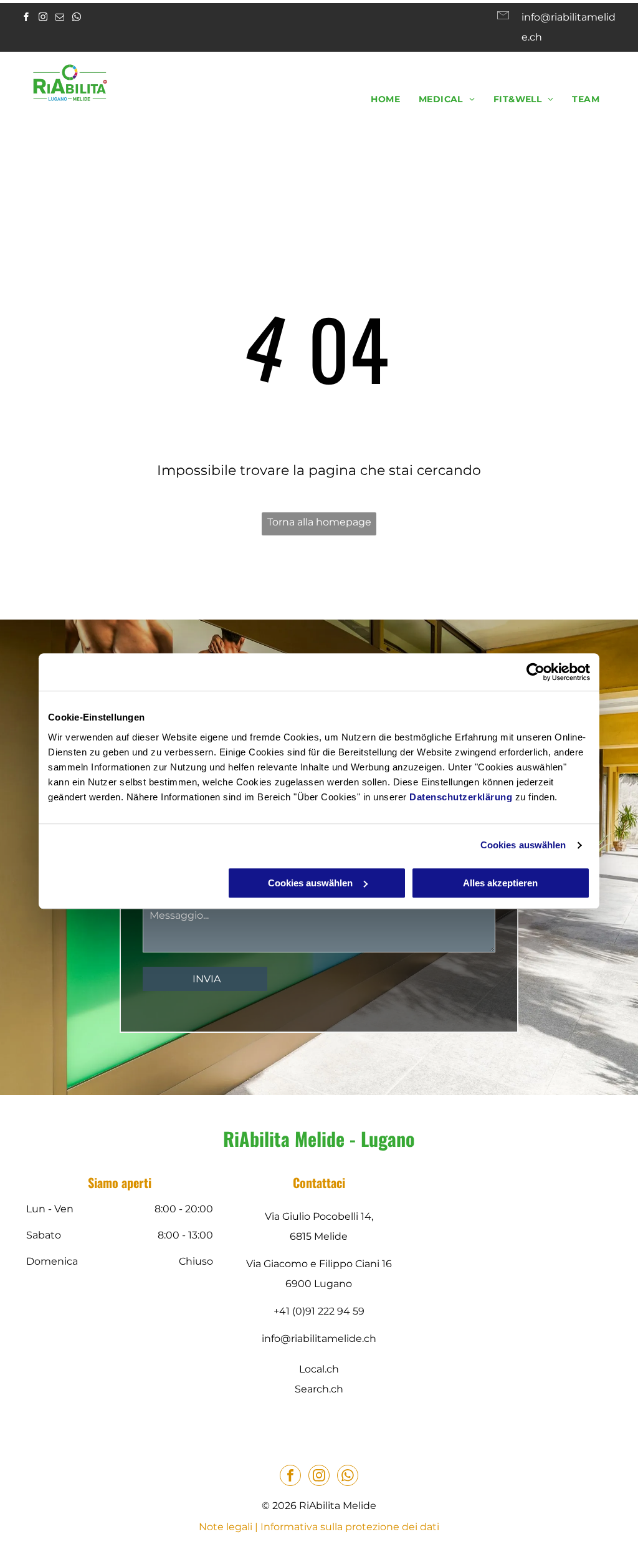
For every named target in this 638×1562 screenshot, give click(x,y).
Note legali (225, 1527)
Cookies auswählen (523, 845)
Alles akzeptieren (500, 883)
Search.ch (319, 1389)
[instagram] (43, 18)
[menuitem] (385, 99)
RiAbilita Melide (284, 1138)
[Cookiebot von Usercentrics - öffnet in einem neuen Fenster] (535, 672)
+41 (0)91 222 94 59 (319, 1311)
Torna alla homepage (319, 522)
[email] (60, 18)
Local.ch (319, 1369)
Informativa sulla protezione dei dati (349, 1527)
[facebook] (26, 18)
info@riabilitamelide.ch (319, 1338)
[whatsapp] (76, 18)
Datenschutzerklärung (460, 797)
